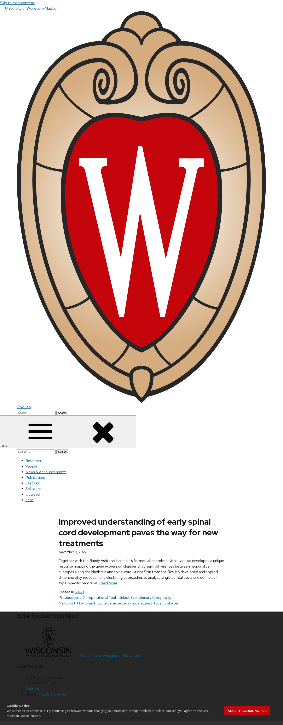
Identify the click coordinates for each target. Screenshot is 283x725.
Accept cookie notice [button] (247, 711)
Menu (5, 446)
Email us (32, 688)
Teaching (32, 483)
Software (33, 488)
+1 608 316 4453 (52, 694)
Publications (35, 477)
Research (33, 460)
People (31, 466)
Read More (108, 583)
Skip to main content (17, 2)
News (79, 592)
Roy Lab (24, 407)
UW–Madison (31, 8)
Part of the (109, 655)
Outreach (33, 494)
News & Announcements (46, 471)
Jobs (29, 499)
